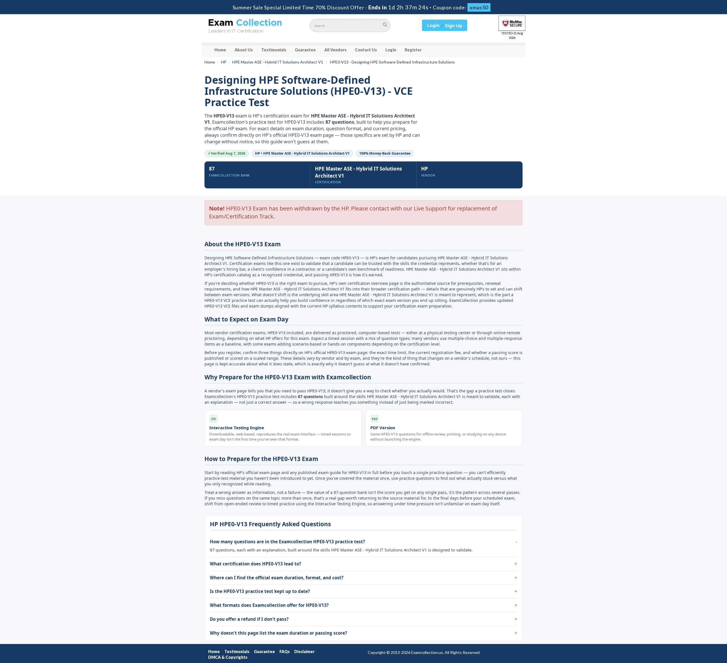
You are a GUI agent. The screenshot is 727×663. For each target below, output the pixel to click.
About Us (244, 49)
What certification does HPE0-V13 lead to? (255, 564)
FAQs (284, 651)
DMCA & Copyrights (227, 657)
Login (390, 49)
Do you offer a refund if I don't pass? (249, 619)
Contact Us (366, 49)
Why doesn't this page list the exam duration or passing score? (278, 633)
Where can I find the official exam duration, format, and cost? (276, 577)
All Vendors (335, 49)
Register (413, 49)
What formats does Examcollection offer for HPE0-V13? (269, 605)
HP (223, 62)
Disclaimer (304, 651)
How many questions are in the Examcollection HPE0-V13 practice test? (287, 541)
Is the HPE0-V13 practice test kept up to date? (260, 591)
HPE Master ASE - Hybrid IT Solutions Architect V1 (277, 62)
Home (220, 49)
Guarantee (305, 49)
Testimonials (273, 49)
